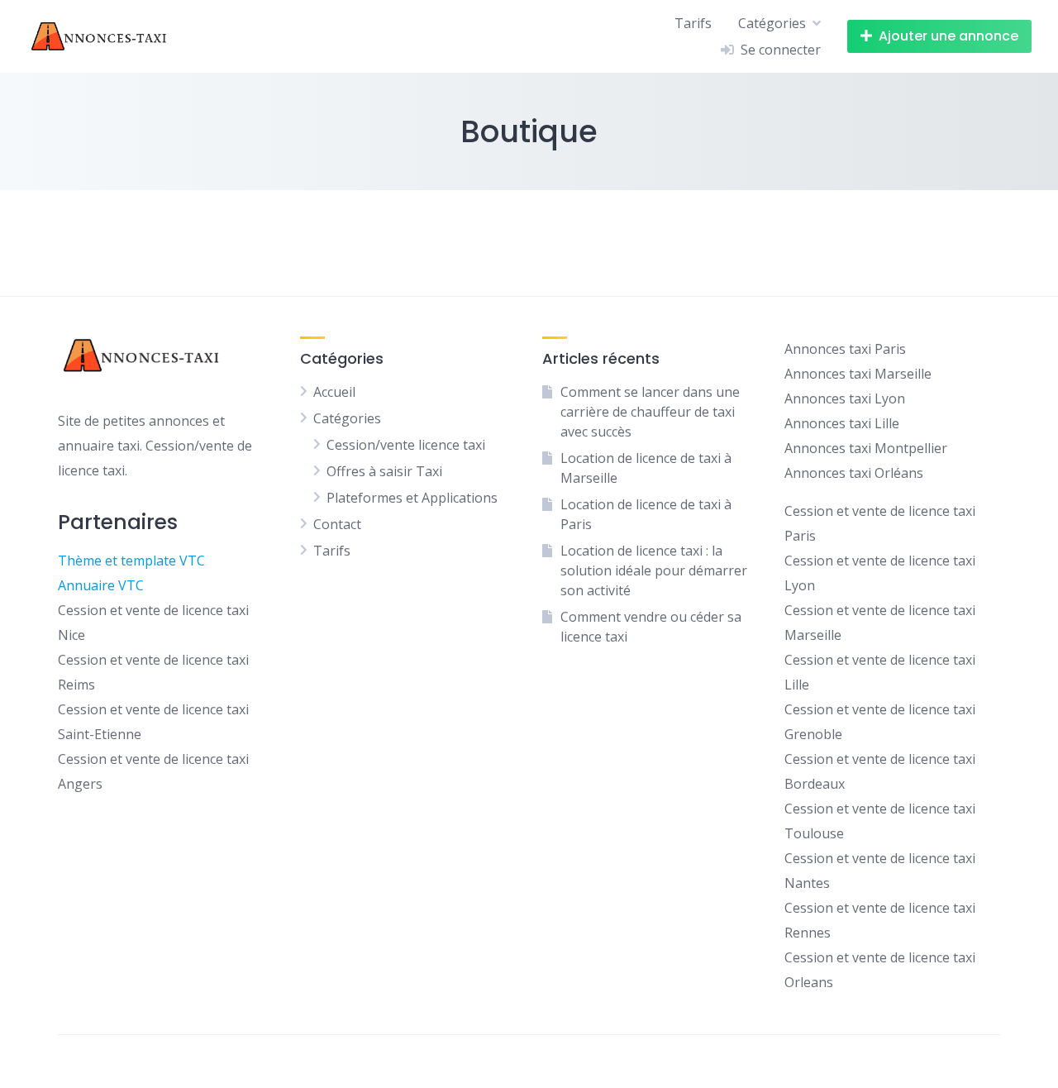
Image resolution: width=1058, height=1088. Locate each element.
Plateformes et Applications (412, 498)
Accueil (334, 392)
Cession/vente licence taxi (405, 445)
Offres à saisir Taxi (384, 471)
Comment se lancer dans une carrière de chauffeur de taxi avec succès (650, 412)
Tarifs (693, 23)
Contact (337, 524)
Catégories (772, 23)
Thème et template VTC (131, 560)
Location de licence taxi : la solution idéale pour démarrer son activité (653, 570)
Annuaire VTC (101, 585)
